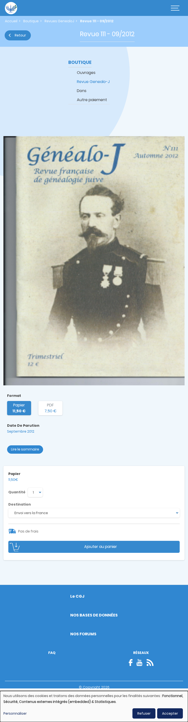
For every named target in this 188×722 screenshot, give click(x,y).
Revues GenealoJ (59, 21)
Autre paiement (92, 100)
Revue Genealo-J (93, 81)
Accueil (11, 21)
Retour (20, 35)
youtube (139, 662)
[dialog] (94, 706)
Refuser (144, 713)
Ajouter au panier (100, 546)
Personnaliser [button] (15, 713)
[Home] (11, 8)
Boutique (31, 21)
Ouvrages (86, 72)
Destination (19, 504)
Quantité (16, 492)
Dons (81, 91)
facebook (132, 662)
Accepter (170, 713)
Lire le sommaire (25, 449)
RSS (150, 662)
